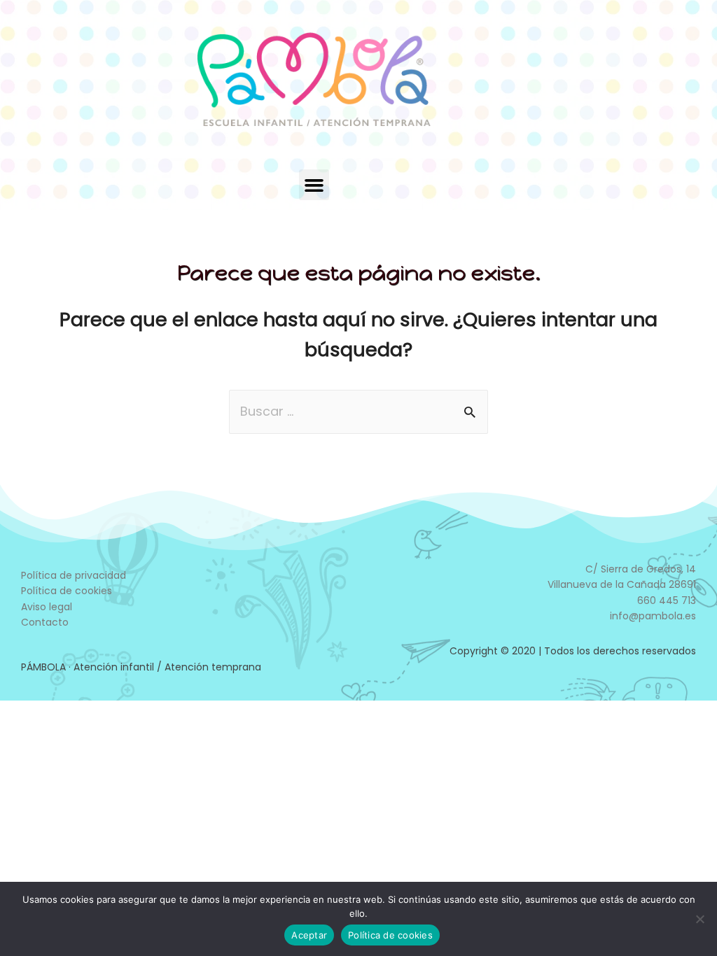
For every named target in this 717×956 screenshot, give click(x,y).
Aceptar (309, 935)
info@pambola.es (653, 616)
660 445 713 (666, 600)
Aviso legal (46, 607)
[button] (314, 184)
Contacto (45, 622)
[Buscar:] (358, 411)
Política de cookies (66, 591)
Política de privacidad (73, 575)
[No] (699, 919)
